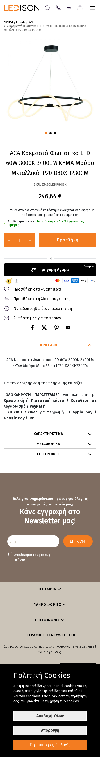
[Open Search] (47, 8)
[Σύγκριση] (69, 7)
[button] (45, 132)
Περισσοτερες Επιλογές (50, 744)
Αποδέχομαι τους (32, 557)
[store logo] (24, 8)
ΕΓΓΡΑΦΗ (78, 541)
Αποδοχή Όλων (50, 715)
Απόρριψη (50, 730)
